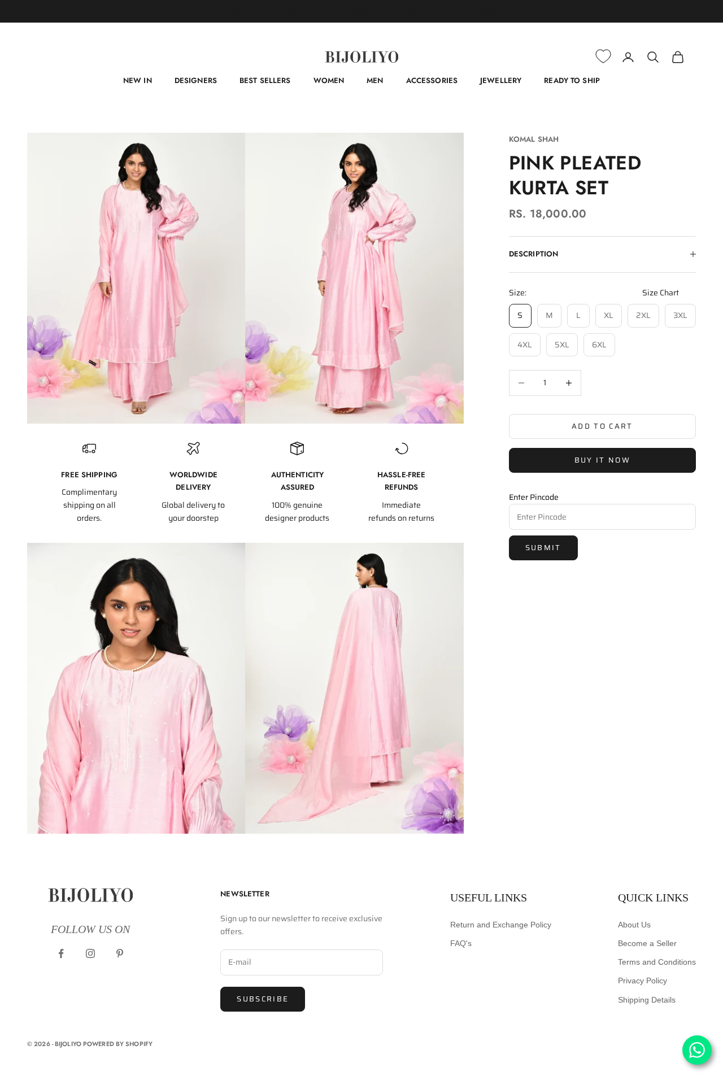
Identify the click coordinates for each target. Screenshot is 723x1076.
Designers (196, 80)
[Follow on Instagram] (90, 953)
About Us (634, 924)
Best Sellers (265, 80)
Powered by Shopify (118, 1043)
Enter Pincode (534, 497)
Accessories (432, 80)
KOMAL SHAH (534, 139)
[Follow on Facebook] (61, 953)
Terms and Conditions (657, 961)
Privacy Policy (642, 980)
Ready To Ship (572, 80)
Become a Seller (647, 943)
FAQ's (461, 943)
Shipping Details (647, 999)
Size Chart (660, 292)
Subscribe (263, 999)
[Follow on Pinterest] (119, 953)
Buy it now (602, 460)
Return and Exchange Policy (500, 924)
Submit (543, 548)
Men (375, 80)
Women (329, 80)
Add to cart (602, 426)
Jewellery (500, 80)
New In (137, 80)
